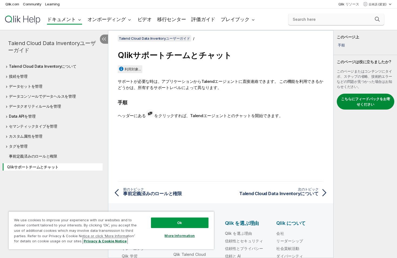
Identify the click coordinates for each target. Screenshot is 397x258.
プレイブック (235, 19)
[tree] (54, 116)
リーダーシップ (289, 241)
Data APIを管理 (22, 116)
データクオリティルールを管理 (35, 106)
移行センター (171, 19)
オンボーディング (107, 19)
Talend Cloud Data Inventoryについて (42, 66)
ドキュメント (61, 19)
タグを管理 (18, 146)
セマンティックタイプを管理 (33, 126)
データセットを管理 (25, 86)
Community (32, 4)
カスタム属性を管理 (25, 136)
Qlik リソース (348, 4)
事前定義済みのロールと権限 (33, 156)
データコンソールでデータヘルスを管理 (42, 96)
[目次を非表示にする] (104, 39)
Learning (52, 4)
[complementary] (365, 144)
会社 (280, 233)
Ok (179, 222)
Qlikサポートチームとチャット (33, 167)
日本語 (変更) (378, 4)
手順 (341, 45)
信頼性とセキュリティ (244, 241)
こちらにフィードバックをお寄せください (365, 101)
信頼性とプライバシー (244, 248)
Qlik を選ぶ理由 (238, 233)
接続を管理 (18, 76)
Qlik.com (12, 4)
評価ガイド (203, 19)
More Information (179, 235)
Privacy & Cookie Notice (105, 241)
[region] (111, 230)
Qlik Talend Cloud (189, 254)
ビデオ (144, 19)
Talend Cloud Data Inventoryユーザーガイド (52, 46)
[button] (377, 19)
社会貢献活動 (287, 248)
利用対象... (133, 69)
